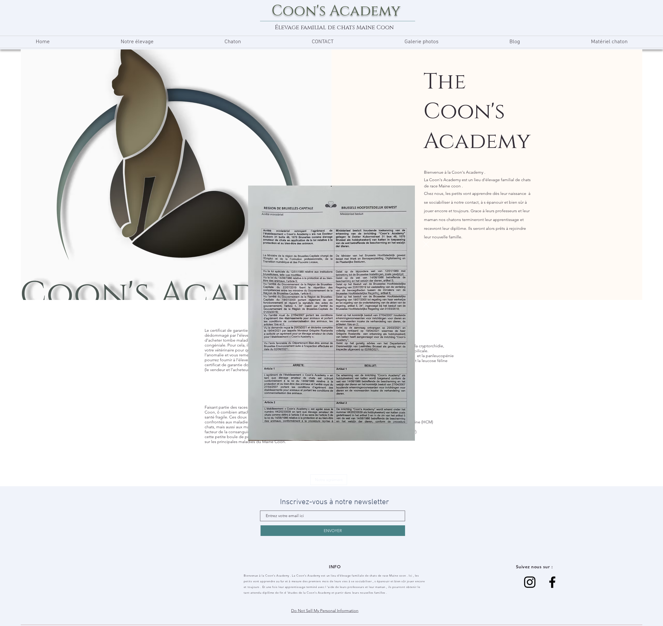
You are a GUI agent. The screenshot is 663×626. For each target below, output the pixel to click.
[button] (426, 244)
